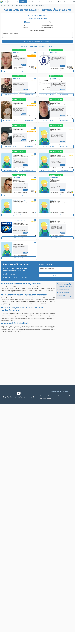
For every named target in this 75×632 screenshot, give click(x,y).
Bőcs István (16, 243)
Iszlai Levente (16, 102)
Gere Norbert (16, 177)
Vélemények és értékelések (64, 296)
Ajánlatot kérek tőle (28, 71)
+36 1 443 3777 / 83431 (10, 170)
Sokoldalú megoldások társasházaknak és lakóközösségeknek (63, 294)
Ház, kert (6, 6)
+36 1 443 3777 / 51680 (10, 146)
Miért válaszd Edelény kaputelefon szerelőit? (63, 290)
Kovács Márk (16, 52)
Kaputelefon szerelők (17, 6)
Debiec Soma (53, 154)
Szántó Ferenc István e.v (19, 200)
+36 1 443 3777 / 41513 (48, 195)
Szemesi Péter (54, 177)
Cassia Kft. (53, 220)
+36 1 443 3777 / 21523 (48, 146)
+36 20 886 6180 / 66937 (11, 120)
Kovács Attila (16, 78)
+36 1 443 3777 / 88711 (10, 71)
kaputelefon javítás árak (46, 396)
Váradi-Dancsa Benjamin (19, 154)
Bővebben (24, 64)
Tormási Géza (53, 52)
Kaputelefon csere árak (64, 396)
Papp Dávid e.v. (54, 78)
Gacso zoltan (53, 200)
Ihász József (16, 128)
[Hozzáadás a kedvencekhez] (35, 52)
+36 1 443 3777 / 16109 (10, 94)
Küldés (55, 275)
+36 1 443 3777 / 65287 (48, 120)
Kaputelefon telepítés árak (47, 398)
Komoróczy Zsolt (54, 128)
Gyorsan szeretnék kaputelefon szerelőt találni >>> (37, 41)
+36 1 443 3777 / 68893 (48, 94)
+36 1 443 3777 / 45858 (10, 195)
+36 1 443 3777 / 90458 (48, 170)
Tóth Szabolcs (54, 102)
